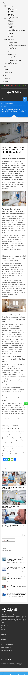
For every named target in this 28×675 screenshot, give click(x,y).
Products (3, 631)
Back (4, 0)
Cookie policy (22, 664)
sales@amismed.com (8, 650)
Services (2, 632)
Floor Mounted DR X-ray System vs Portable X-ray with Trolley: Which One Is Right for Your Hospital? (16, 569)
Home (2, 627)
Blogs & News (3, 634)
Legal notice (16, 664)
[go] (24, 535)
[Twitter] (9, 659)
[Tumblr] (13, 659)
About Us (3, 629)
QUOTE (25, 99)
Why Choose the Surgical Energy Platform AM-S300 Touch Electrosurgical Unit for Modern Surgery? (15, 559)
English (7, 540)
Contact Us (3, 636)
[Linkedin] (11, 659)
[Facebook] (7, 659)
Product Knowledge (20, 140)
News (4, 548)
